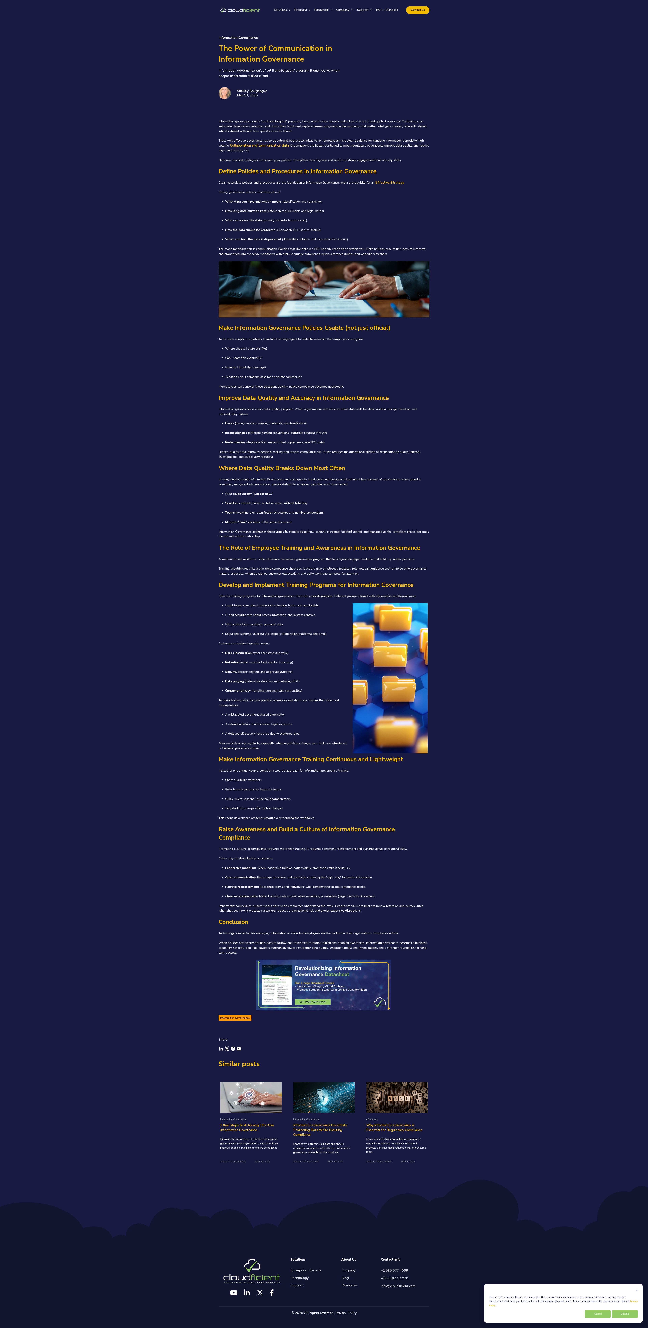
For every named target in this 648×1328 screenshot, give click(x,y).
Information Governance (235, 1018)
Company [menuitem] (348, 1270)
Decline (625, 1314)
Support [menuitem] (297, 1285)
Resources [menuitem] (349, 1285)
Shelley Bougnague (252, 91)
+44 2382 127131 (395, 1278)
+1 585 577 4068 (394, 1270)
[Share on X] (227, 1050)
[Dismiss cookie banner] (637, 1291)
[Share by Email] (238, 1050)
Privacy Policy (346, 1313)
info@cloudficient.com (398, 1286)
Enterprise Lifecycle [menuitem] (306, 1270)
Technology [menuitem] (300, 1278)
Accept (598, 1314)
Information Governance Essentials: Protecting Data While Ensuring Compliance (320, 1130)
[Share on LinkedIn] (221, 1050)
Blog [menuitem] (345, 1278)
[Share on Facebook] (233, 1050)
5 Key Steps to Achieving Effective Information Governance (247, 1127)
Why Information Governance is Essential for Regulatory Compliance (394, 1127)
